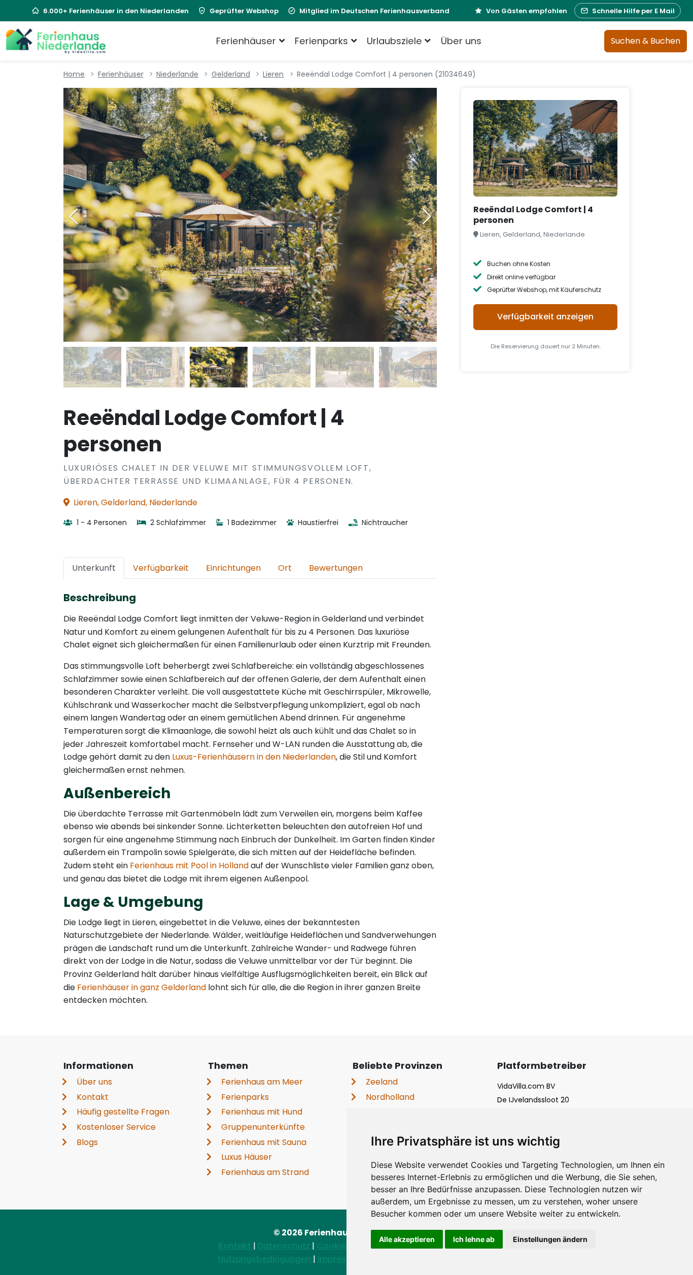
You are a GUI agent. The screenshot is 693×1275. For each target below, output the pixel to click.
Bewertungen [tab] (336, 568)
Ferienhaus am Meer (262, 1082)
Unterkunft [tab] (94, 568)
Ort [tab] (285, 568)
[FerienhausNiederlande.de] (56, 41)
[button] (427, 216)
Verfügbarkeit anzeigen (545, 316)
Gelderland (231, 74)
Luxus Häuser (246, 1157)
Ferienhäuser (121, 74)
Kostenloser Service (116, 1127)
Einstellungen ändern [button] (550, 1239)
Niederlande (177, 74)
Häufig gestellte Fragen (123, 1112)
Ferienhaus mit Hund (261, 1112)
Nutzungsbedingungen (265, 1259)
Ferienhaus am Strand (265, 1172)
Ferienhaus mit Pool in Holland (189, 865)
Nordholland (390, 1097)
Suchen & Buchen (645, 41)
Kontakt (93, 1097)
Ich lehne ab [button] (474, 1239)
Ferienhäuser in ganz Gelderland (141, 987)
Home (74, 74)
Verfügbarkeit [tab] (161, 568)
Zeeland (382, 1082)
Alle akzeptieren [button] (407, 1239)
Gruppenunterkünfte (263, 1127)
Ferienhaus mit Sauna (263, 1142)
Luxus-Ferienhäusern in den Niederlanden (254, 757)
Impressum (342, 1259)
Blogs (87, 1142)
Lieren (273, 74)
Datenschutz (285, 1246)
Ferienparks (245, 1097)
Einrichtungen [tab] (233, 568)
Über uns (461, 41)
